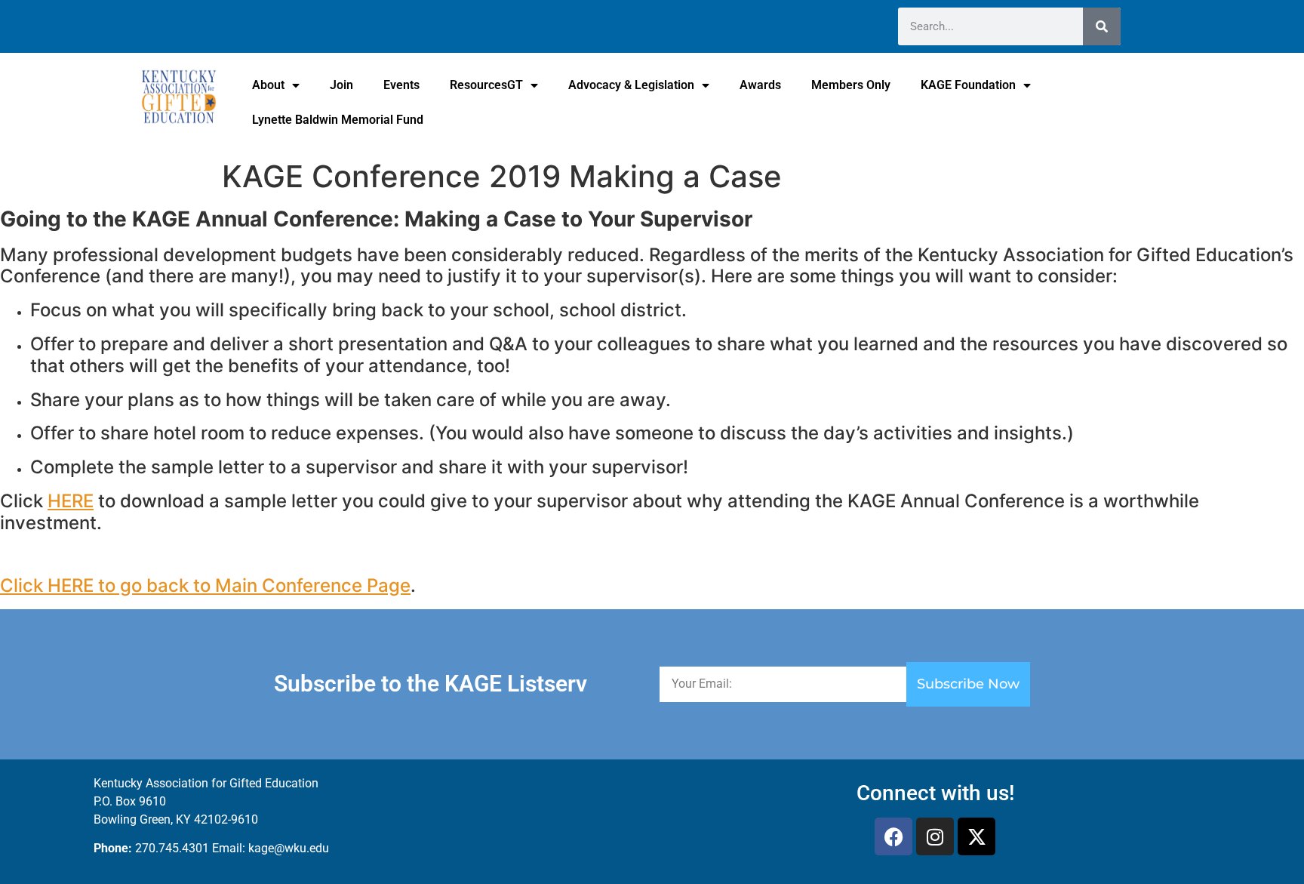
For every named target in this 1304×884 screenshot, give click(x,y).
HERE (71, 501)
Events (401, 85)
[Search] (1102, 26)
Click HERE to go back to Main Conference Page (205, 585)
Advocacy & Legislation (631, 85)
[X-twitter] (976, 836)
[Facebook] (893, 836)
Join (341, 85)
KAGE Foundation (968, 85)
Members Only (850, 85)
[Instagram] (935, 836)
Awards (760, 85)
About (268, 85)
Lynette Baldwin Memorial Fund (337, 119)
